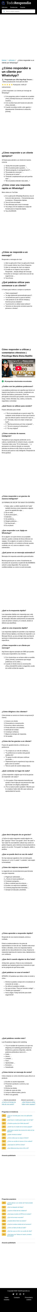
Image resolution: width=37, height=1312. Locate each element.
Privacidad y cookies (29, 1298)
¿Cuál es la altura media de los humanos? (19, 1224)
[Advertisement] (18, 35)
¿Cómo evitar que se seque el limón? (18, 1138)
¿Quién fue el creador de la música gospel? (19, 1126)
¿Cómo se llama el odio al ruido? (16, 1227)
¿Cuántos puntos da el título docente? (18, 1123)
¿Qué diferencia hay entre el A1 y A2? (18, 1148)
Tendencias (13, 7)
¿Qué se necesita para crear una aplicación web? (19, 1116)
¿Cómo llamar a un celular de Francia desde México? (20, 1203)
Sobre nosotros (6, 1298)
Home (4, 60)
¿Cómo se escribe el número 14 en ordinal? (19, 1141)
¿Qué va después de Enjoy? (15, 1207)
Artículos (4, 7)
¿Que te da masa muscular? (15, 1217)
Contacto (17, 1297)
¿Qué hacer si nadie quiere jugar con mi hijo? (20, 1120)
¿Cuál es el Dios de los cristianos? (17, 1210)
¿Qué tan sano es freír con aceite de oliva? (19, 1231)
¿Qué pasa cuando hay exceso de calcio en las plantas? (20, 1130)
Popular (22, 7)
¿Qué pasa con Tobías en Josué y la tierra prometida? (19, 1235)
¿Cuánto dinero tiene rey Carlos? (16, 1221)
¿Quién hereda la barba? (14, 1134)
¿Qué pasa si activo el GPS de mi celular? (19, 1214)
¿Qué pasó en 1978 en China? (16, 1144)
